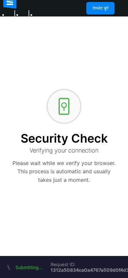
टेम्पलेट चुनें (100, 8)
